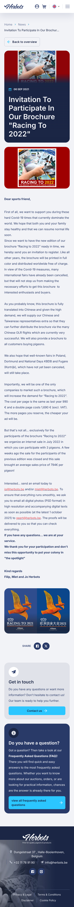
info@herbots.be (56, 862)
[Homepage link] (16, 6)
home (8, 24)
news (22, 24)
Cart (44, 6)
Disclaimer (27, 900)
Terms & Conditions (49, 894)
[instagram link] (41, 871)
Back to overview (24, 42)
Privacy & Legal (22, 894)
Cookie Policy (48, 900)
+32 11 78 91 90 (24, 862)
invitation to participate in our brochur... (31, 30)
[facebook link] (32, 871)
